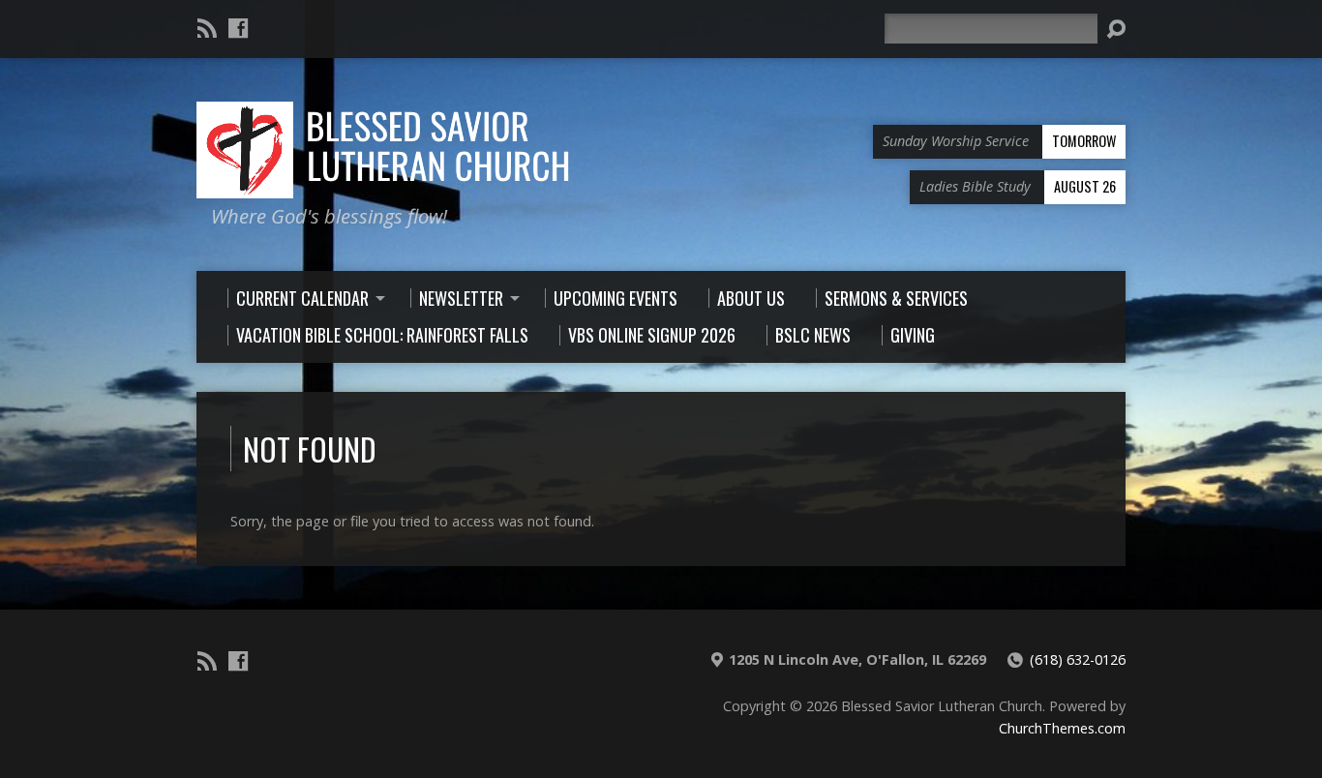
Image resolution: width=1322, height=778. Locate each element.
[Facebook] (238, 28)
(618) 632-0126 (1078, 659)
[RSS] (207, 28)
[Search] (1116, 29)
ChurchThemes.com (1062, 728)
